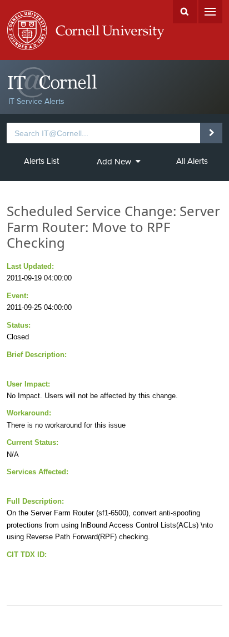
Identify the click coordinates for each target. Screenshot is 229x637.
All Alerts (192, 161)
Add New (114, 162)
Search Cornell (185, 11)
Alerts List (41, 161)
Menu (210, 11)
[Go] (211, 133)
